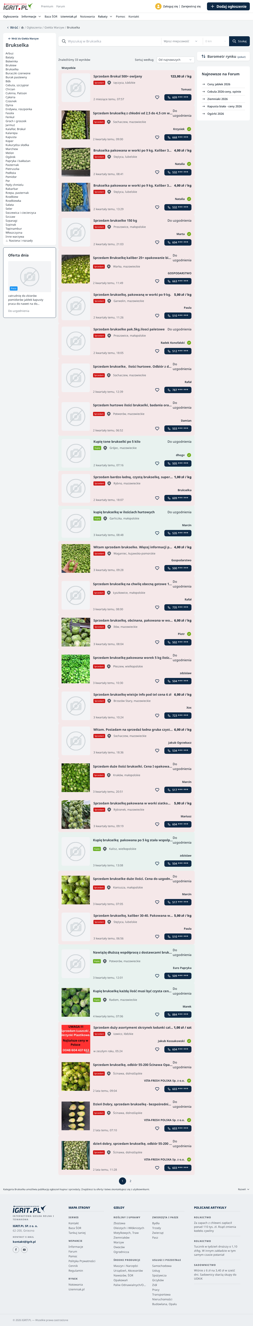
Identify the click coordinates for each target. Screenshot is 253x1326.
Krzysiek (179, 129)
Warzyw (119, 1242)
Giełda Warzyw (54, 27)
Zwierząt (158, 1233)
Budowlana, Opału (164, 1304)
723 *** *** (180, 715)
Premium (47, 6)
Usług (156, 1270)
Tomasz (186, 89)
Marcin (186, 525)
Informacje (76, 1247)
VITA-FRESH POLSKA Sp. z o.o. (164, 1080)
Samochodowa (162, 1266)
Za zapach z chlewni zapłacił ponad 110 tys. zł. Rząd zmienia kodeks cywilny (215, 1227)
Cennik (73, 1266)
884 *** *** (180, 1014)
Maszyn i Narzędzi (126, 1266)
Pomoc (120, 16)
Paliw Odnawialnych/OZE (130, 1285)
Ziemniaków (121, 1237)
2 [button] (130, 1181)
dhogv (180, 455)
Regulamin (76, 1270)
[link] (12, 27)
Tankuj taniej (77, 1233)
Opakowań (121, 1280)
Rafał (188, 382)
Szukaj (242, 41)
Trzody (156, 1228)
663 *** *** (180, 281)
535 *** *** (180, 533)
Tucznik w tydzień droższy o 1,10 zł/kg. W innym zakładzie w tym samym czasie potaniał (215, 1250)
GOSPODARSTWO (179, 273)
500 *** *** (180, 568)
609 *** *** (180, 97)
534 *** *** (180, 750)
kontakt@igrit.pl (24, 1242)
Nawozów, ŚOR (123, 1275)
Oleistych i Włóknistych (129, 1228)
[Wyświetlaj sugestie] (196, 41)
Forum (60, 6)
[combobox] (178, 41)
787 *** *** (180, 390)
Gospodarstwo (181, 560)
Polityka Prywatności (82, 1261)
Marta (181, 234)
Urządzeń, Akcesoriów (128, 1270)
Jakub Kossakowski (171, 1041)
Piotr (181, 634)
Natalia (180, 164)
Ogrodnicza (121, 1252)
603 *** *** (180, 1089)
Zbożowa (119, 1223)
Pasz (155, 1237)
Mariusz (186, 816)
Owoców (119, 1247)
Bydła (156, 1223)
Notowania (87, 16)
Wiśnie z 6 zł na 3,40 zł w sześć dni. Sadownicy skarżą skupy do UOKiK (215, 1274)
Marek (187, 1006)
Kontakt (133, 16)
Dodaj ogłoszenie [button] (232, 6)
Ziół (154, 1285)
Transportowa (161, 1294)
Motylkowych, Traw (126, 1233)
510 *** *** (180, 315)
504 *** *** (180, 681)
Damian (186, 420)
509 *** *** (180, 976)
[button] (158, 6)
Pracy (155, 1290)
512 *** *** (180, 351)
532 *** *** (180, 172)
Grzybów (158, 1280)
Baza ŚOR (51, 16)
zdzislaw (185, 673)
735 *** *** (180, 607)
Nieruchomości (162, 1299)
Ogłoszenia (10, 16)
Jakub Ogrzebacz (179, 742)
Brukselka (184, 490)
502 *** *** (180, 642)
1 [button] (122, 1181)
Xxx (188, 707)
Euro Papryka (182, 968)
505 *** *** (180, 463)
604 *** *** (180, 242)
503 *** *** (180, 428)
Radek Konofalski (173, 343)
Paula (187, 307)
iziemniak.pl (69, 16)
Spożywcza (159, 1275)
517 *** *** (180, 790)
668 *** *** (180, 137)
